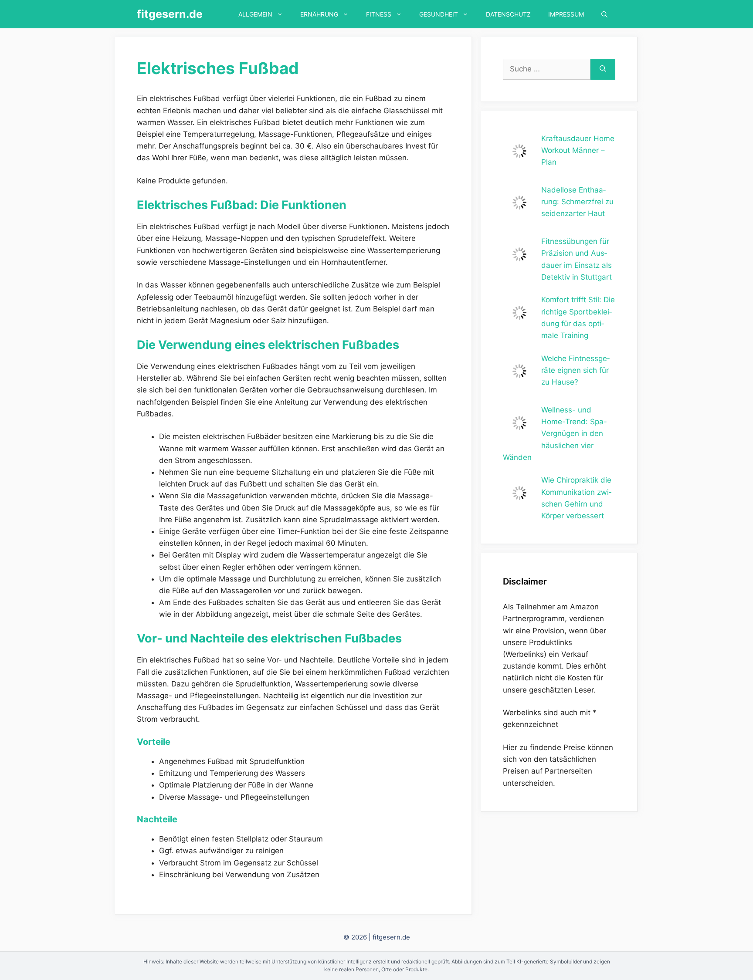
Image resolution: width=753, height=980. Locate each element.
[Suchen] (602, 69)
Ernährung (319, 14)
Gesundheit (438, 14)
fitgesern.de (170, 13)
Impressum (566, 14)
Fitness (378, 14)
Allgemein (255, 14)
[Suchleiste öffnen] (604, 14)
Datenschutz (508, 14)
